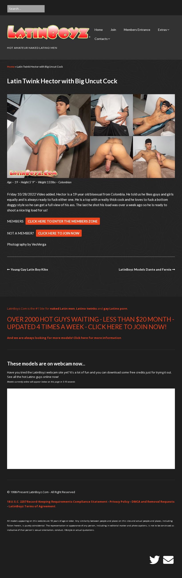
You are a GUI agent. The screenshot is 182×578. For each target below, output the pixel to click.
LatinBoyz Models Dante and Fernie (145, 269)
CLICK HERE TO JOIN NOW (58, 233)
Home (99, 29)
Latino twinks (86, 308)
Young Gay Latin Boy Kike (29, 269)
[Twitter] (154, 560)
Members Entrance (137, 29)
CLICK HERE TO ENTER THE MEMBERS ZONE (63, 221)
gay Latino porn (115, 308)
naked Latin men (62, 308)
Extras (162, 29)
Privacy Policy (119, 502)
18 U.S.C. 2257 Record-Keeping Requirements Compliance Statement (57, 502)
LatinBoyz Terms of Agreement (32, 506)
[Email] (168, 560)
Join (113, 29)
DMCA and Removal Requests (153, 502)
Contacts (101, 39)
